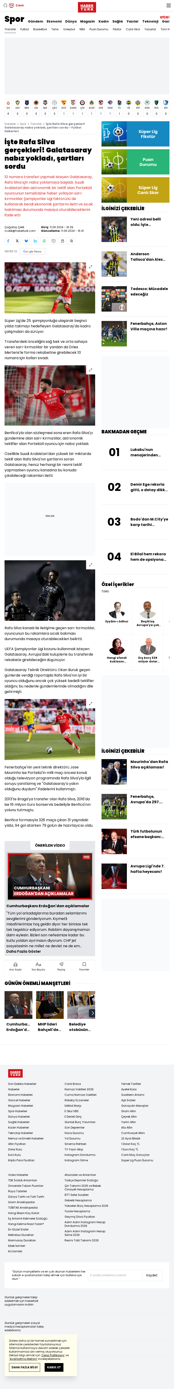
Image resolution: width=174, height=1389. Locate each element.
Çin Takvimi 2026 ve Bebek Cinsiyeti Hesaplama (83, 1187)
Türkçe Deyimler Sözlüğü (81, 1180)
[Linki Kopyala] (71, 241)
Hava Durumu (74, 1133)
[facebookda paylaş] (8, 241)
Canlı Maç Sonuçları (135, 1155)
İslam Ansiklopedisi (21, 1202)
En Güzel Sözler (18, 1229)
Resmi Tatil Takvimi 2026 (82, 1240)
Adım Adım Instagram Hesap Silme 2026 (85, 1233)
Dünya (71, 21)
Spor (14, 19)
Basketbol (40, 29)
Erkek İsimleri (16, 1246)
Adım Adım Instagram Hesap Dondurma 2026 (85, 1224)
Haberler (10, 124)
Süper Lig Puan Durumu (137, 1160)
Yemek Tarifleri (131, 1084)
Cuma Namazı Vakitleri (81, 1095)
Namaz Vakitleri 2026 (79, 1089)
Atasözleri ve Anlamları (80, 1175)
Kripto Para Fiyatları (21, 1160)
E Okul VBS (72, 1111)
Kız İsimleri (15, 1251)
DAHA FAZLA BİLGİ (25, 1367)
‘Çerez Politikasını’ (53, 1355)
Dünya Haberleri (19, 1117)
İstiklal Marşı (73, 1106)
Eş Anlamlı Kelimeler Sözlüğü (27, 1218)
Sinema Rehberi (75, 1144)
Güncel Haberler (19, 1100)
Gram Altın (128, 1111)
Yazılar (133, 21)
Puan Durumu (98, 29)
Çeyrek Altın (129, 1117)
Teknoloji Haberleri (20, 1133)
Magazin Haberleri (20, 1106)
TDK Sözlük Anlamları (22, 1180)
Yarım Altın (128, 1122)
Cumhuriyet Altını (133, 1133)
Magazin (87, 21)
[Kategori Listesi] (168, 5)
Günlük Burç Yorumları (80, 1122)
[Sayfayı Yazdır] (62, 241)
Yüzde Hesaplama (77, 1211)
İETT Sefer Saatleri (77, 1195)
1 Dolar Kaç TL (130, 1144)
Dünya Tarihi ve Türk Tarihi (26, 1197)
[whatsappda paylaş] (44, 241)
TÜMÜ (105, 591)
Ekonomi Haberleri (20, 1095)
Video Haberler (18, 1175)
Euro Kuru (14, 1155)
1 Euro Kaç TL (129, 1149)
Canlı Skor (133, 29)
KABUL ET (54, 1367)
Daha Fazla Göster (23, 951)
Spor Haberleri (17, 1111)
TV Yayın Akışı (74, 1149)
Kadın (104, 21)
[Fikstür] (135, 133)
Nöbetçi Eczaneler (77, 1100)
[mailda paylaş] (53, 241)
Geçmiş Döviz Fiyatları (80, 1217)
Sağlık (117, 21)
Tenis (55, 29)
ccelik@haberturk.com (20, 231)
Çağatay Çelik (14, 227)
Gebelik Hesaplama (78, 1200)
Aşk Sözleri (128, 1100)
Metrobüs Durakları (21, 1235)
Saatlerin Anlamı (132, 1095)
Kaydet (151, 1275)
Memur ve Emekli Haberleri (26, 1138)
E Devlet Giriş (73, 1117)
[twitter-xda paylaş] (17, 241)
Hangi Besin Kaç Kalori (23, 1213)
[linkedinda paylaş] (35, 241)
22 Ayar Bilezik (130, 1138)
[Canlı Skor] (135, 189)
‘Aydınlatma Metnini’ (23, 1359)
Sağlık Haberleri (18, 1122)
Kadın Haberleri (18, 1127)
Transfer (10, 29)
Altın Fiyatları (17, 1144)
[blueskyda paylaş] (26, 241)
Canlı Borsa (73, 1084)
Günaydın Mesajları (134, 1106)
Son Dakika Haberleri (22, 1084)
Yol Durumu (72, 1138)
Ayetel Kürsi (129, 1089)
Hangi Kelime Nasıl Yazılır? (26, 1224)
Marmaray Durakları (22, 1240)
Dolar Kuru (15, 1149)
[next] (93, 1013)
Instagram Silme (76, 1160)
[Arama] (5, 5)
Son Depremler (75, 1127)
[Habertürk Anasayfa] (87, 6)
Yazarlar (150, 29)
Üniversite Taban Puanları (25, 1186)
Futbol (24, 29)
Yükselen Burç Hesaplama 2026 (86, 1206)
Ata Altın (127, 1127)
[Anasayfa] (15, 1073)
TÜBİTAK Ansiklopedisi (23, 1208)
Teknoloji (150, 21)
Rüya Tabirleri (17, 1191)
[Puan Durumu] (135, 161)
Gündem (35, 21)
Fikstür (117, 29)
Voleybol (69, 29)
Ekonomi (54, 21)
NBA (82, 29)
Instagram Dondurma (80, 1155)
